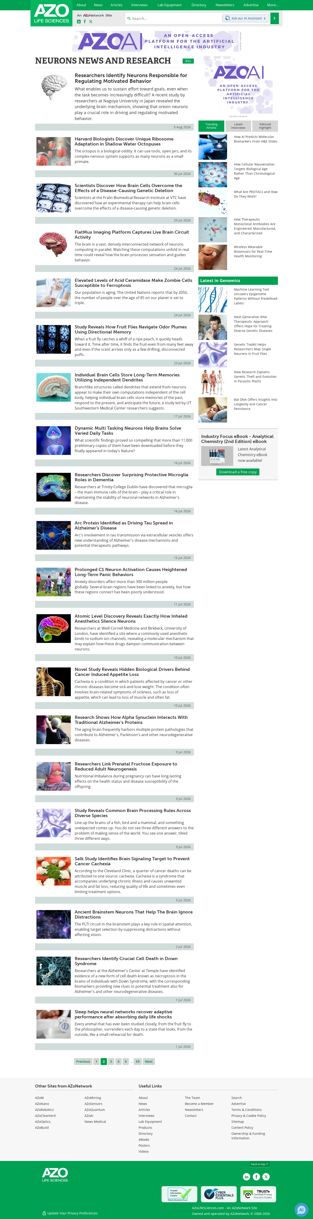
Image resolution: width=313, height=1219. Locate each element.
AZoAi (89, 1115)
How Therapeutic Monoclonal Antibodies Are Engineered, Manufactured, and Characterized (255, 226)
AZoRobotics (44, 1109)
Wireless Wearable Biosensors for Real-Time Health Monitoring (253, 251)
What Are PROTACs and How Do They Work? (255, 194)
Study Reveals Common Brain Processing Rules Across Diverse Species (133, 813)
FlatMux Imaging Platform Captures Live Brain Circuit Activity (132, 234)
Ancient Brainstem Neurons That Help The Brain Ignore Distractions (134, 914)
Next (149, 1061)
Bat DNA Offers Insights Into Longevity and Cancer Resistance (255, 404)
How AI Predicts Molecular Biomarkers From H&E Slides (255, 139)
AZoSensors (93, 1103)
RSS (188, 61)
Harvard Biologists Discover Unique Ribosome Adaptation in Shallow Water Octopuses (124, 141)
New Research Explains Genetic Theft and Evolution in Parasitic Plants (255, 376)
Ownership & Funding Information (248, 1135)
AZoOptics (43, 1121)
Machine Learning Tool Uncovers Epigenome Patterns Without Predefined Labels (255, 296)
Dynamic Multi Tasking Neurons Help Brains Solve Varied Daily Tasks (128, 430)
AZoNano (42, 1103)
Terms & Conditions (246, 1109)
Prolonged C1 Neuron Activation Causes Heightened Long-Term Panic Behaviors (131, 572)
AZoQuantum (95, 1109)
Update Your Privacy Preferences (72, 1213)
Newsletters (194, 1109)
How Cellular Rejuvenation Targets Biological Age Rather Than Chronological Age (254, 171)
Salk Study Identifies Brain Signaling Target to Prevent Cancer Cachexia (132, 861)
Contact (191, 1115)
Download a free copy (238, 471)
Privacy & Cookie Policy (248, 1115)
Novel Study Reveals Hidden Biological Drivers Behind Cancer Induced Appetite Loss (132, 672)
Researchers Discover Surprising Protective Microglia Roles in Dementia (131, 477)
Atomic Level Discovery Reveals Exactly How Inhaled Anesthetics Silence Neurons (131, 618)
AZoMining (93, 1098)
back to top (258, 1164)
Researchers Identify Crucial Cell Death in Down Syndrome (126, 961)
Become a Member (199, 1103)
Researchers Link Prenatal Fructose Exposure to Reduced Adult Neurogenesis (126, 766)
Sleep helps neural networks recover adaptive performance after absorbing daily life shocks (123, 1014)
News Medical (95, 1121)
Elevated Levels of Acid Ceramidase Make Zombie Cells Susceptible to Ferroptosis (133, 282)
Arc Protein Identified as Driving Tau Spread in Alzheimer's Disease (124, 525)
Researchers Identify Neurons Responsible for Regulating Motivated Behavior (131, 78)
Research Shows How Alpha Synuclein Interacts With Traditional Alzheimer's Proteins (131, 720)
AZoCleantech (45, 1115)
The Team (192, 1098)
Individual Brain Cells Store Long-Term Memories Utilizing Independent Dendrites (127, 377)
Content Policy (242, 1127)
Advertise (238, 1103)
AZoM (39, 1098)
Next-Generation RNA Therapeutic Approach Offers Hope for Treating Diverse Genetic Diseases (253, 324)
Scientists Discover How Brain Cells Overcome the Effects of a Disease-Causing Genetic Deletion (128, 188)
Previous (83, 1061)
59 (138, 1061)
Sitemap (237, 1121)
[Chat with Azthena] (301, 1210)
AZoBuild (42, 1127)
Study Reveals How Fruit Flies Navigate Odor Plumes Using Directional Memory (131, 329)
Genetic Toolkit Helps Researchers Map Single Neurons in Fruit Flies (252, 349)
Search (236, 1098)
